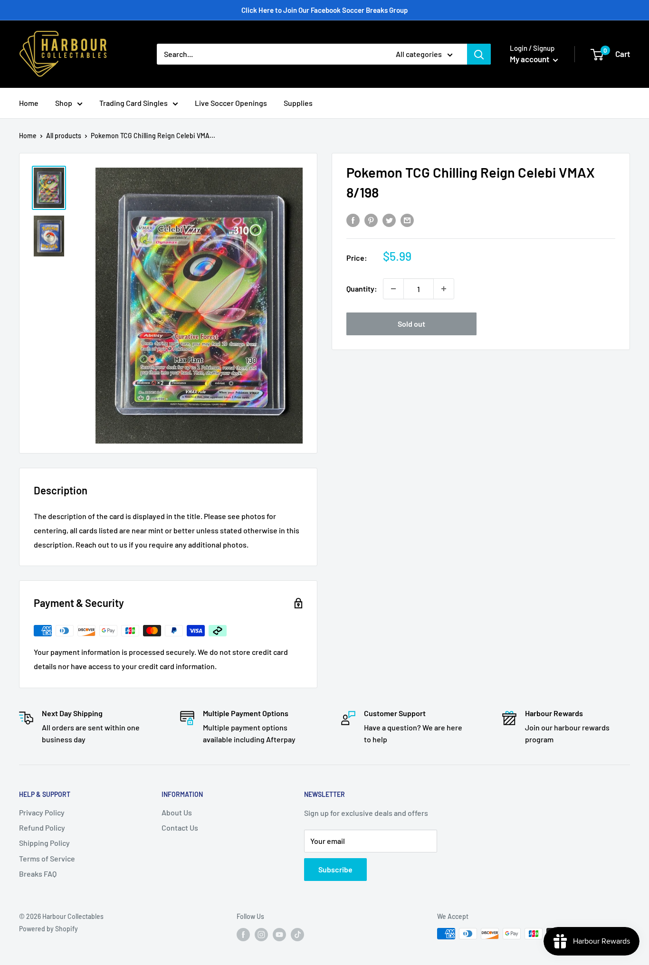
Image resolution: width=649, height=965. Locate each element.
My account (530, 59)
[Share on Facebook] (353, 219)
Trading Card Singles (133, 102)
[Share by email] (407, 219)
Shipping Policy (44, 842)
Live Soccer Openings (231, 102)
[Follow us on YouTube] (279, 934)
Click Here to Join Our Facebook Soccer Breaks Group (324, 10)
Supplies (298, 102)
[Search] (479, 54)
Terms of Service (47, 858)
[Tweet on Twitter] (389, 219)
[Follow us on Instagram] (261, 934)
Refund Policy (42, 827)
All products (63, 136)
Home (28, 102)
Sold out (411, 323)
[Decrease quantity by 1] (393, 289)
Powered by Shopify (48, 929)
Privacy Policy (42, 812)
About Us (177, 812)
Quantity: (361, 288)
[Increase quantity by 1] (444, 289)
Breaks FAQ (38, 873)
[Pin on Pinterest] (371, 219)
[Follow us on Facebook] (243, 934)
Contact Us (180, 827)
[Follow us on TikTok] (297, 934)
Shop (63, 102)
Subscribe (335, 869)
